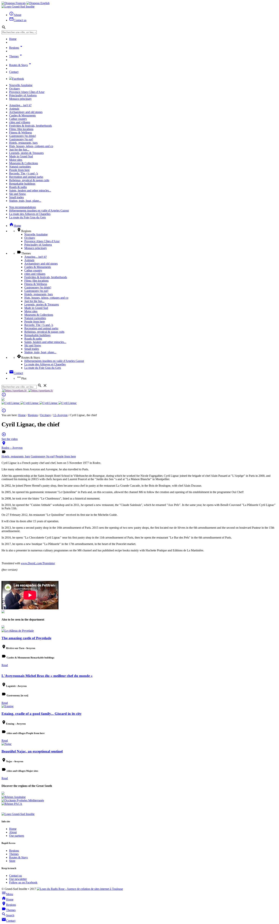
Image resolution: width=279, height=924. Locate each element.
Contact (13, 71)
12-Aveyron (60, 415)
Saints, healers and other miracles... (30, 190)
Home (13, 39)
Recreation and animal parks (26, 176)
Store (12, 860)
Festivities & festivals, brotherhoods (30, 125)
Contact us (15, 875)
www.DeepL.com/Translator (38, 563)
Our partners (16, 835)
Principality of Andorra (23, 95)
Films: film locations (21, 129)
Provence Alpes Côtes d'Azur (26, 92)
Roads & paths (18, 187)
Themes (16, 56)
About (13, 832)
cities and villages (19, 122)
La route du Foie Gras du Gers (27, 217)
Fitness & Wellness (20, 132)
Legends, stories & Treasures (26, 153)
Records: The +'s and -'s (23, 173)
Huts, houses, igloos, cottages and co (31, 146)
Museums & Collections (23, 163)
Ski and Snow (17, 193)
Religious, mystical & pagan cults (29, 180)
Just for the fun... (19, 149)
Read (5, 665)
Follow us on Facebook (23, 882)
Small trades (16, 197)
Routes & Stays (20, 65)
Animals (14, 108)
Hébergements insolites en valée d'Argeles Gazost (39, 210)
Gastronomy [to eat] (21, 139)
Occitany (14, 88)
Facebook (18, 78)
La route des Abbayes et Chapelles (29, 214)
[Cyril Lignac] (11, 403)
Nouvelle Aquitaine (20, 85)
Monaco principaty (20, 98)
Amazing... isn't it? (20, 105)
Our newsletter (18, 879)
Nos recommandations (22, 207)
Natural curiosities (20, 166)
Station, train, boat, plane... (25, 200)
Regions (16, 47)
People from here (19, 170)
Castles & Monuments (22, 115)
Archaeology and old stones (26, 112)
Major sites (15, 159)
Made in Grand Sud (21, 156)
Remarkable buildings (22, 183)
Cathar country (18, 118)
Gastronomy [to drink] (22, 136)
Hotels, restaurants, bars (23, 142)
